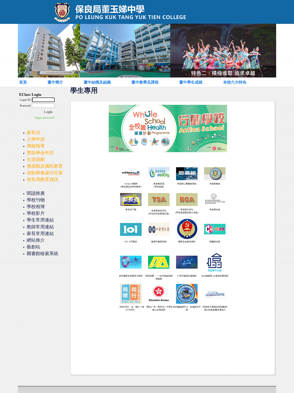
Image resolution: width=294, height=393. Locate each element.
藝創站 (33, 246)
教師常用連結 (40, 226)
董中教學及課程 (145, 82)
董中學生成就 (191, 82)
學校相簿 (36, 206)
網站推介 (36, 240)
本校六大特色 (234, 82)
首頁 (23, 82)
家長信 (33, 132)
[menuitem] (28, 82)
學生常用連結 (40, 219)
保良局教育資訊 (42, 179)
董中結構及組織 (97, 82)
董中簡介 (55, 82)
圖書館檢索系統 (42, 253)
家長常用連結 (40, 233)
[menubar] (142, 82)
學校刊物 (36, 199)
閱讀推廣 (36, 193)
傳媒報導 (36, 145)
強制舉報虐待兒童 (45, 172)
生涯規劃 (36, 159)
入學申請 (36, 139)
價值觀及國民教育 (45, 166)
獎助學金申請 (40, 152)
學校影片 (36, 213)
